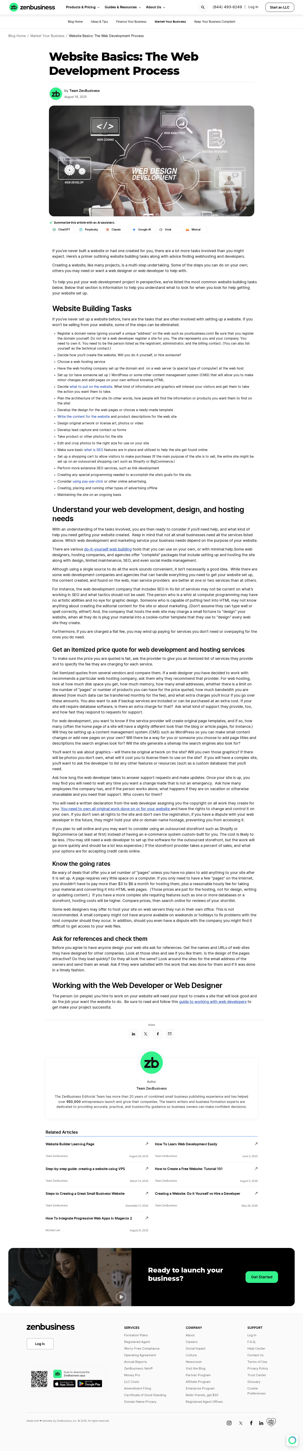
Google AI (144, 229)
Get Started (261, 1277)
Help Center (256, 1348)
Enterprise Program (200, 1388)
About (190, 1335)
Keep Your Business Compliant (214, 21)
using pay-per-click (88, 481)
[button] (121, 1297)
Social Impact (195, 1348)
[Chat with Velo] (292, 1440)
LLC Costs (131, 1381)
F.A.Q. (251, 1342)
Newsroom (194, 1362)
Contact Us (255, 1355)
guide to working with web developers (213, 1002)
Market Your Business (47, 36)
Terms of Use (257, 1362)
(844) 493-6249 (227, 7)
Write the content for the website (83, 416)
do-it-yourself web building (108, 549)
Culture (191, 1355)
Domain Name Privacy (140, 1401)
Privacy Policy (257, 1368)
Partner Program (198, 1375)
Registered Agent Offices (204, 1401)
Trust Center (256, 1375)
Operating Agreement (140, 1355)
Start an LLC (279, 7)
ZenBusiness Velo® (138, 1368)
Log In (40, 1344)
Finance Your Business (131, 21)
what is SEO (93, 450)
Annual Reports (135, 1362)
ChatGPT (64, 229)
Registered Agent (137, 1342)
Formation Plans (136, 1335)
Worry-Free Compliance (142, 1348)
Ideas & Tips (99, 21)
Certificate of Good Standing (145, 1395)
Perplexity (91, 229)
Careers (192, 1342)
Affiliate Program (198, 1381)
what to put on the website (91, 386)
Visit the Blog (195, 1368)
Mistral (196, 229)
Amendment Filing (137, 1388)
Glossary (253, 1381)
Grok (168, 229)
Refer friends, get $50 (202, 1395)
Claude (116, 229)
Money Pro (132, 1375)
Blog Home (75, 21)
